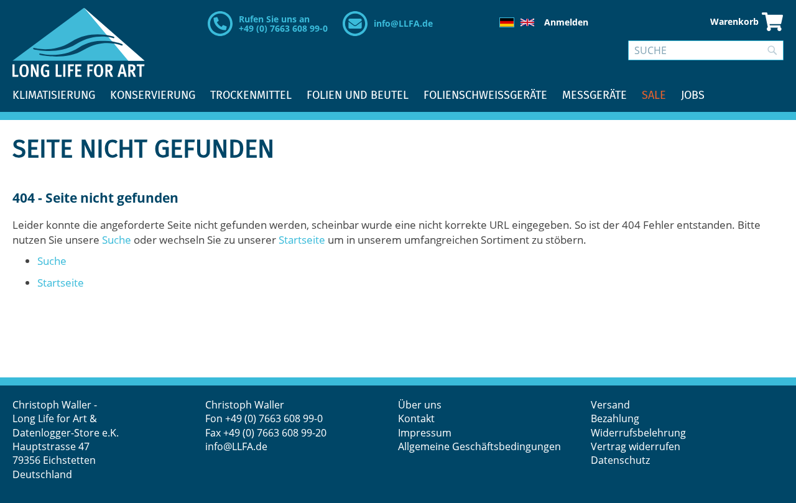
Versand (610, 405)
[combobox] (706, 50)
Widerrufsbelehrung (639, 433)
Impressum (424, 433)
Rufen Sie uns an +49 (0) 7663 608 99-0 (283, 23)
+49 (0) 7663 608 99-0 (274, 418)
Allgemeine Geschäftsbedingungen (479, 446)
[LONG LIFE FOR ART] (78, 42)
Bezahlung (615, 418)
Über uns (420, 405)
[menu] (398, 95)
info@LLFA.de (403, 23)
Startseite (302, 240)
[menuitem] (54, 95)
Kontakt (416, 418)
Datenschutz (620, 460)
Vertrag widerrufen (635, 446)
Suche (116, 240)
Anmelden (566, 22)
